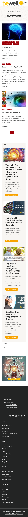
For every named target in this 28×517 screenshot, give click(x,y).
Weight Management (8, 462)
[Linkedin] (13, 415)
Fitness (4, 451)
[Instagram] (15, 415)
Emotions (5, 431)
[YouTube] (24, 415)
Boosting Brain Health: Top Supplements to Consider (13, 315)
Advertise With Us (11, 405)
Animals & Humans (7, 471)
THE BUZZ (8, 63)
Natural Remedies (7, 477)
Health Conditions (7, 44)
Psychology (5, 436)
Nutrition (15, 44)
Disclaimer (20, 514)
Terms (23, 512)
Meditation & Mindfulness (9, 434)
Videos (4, 500)
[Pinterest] (21, 415)
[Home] (8, 12)
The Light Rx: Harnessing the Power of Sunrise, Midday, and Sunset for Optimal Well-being (13, 172)
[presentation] (14, 31)
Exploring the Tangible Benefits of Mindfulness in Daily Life (13, 221)
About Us (9, 399)
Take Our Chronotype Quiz (9, 502)
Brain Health (5, 429)
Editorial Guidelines (10, 514)
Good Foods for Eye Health (12, 67)
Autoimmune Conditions (8, 42)
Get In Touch (10, 402)
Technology (5, 497)
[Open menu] (25, 3)
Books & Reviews (7, 426)
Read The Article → (12, 195)
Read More (6, 58)
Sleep (3, 459)
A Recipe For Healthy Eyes (11, 113)
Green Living (5, 474)
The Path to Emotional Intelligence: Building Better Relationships (12, 268)
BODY (17, 42)
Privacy (18, 512)
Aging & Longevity (7, 446)
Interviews (5, 489)
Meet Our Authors (11, 408)
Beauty (4, 449)
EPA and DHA (7, 47)
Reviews (4, 494)
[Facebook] (10, 415)
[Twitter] (18, 415)
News (3, 63)
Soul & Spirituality (7, 479)
